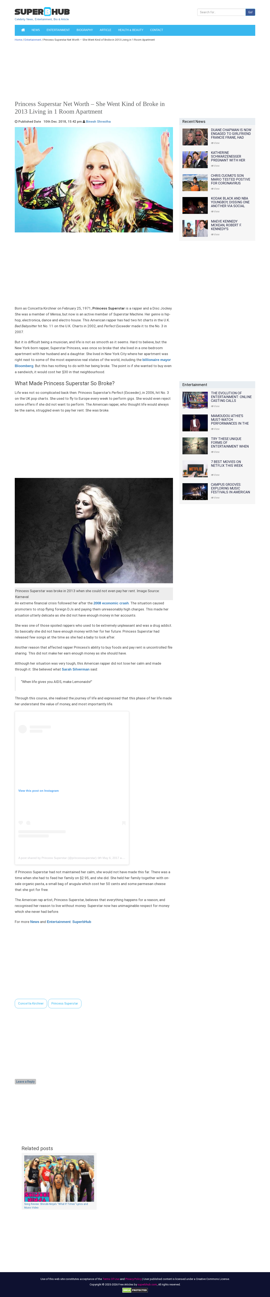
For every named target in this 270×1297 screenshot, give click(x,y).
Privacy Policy (133, 1279)
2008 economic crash (111, 603)
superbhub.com (147, 1284)
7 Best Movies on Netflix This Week (227, 464)
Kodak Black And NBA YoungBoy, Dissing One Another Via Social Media (230, 204)
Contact (156, 30)
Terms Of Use (111, 1279)
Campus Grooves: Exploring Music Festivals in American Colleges (230, 490)
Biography (85, 30)
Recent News (193, 121)
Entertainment (58, 30)
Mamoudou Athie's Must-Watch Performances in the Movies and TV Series (230, 421)
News (36, 30)
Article (105, 30)
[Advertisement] (133, 72)
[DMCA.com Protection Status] (135, 1290)
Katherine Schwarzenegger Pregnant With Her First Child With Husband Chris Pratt (230, 160)
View (217, 143)
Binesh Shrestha (98, 121)
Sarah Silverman (75, 669)
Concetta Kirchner (31, 1003)
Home (18, 39)
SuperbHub (81, 922)
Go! (250, 12)
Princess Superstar (64, 1003)
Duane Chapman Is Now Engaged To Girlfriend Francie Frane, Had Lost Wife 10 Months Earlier (231, 137)
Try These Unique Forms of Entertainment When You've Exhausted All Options (230, 446)
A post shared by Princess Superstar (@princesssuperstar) (57, 858)
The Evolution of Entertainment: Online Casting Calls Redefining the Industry (231, 400)
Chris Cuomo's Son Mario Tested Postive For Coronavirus (230, 179)
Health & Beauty (130, 30)
